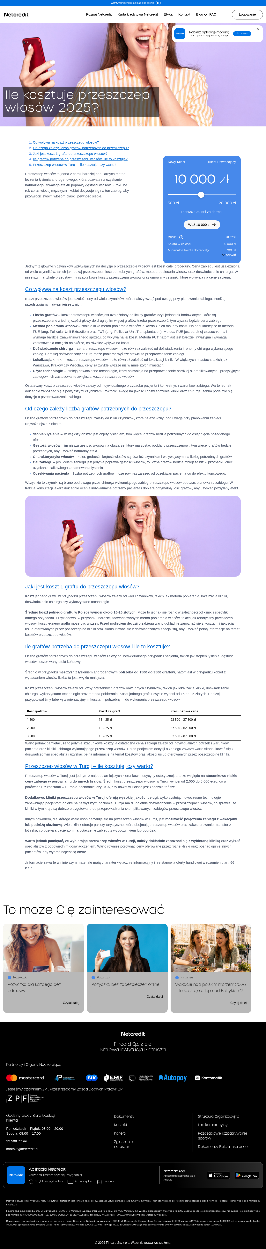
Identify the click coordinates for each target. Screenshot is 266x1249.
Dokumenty (124, 1116)
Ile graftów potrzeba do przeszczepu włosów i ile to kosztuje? (80, 159)
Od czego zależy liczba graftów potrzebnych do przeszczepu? (81, 148)
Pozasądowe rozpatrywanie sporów (222, 1136)
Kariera (120, 1133)
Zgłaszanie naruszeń (123, 1144)
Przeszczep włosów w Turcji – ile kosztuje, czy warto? (74, 165)
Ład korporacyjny (213, 1125)
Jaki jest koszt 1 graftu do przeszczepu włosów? (70, 154)
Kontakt (120, 1125)
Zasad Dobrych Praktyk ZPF (100, 1089)
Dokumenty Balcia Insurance (223, 1146)
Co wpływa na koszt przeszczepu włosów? (66, 142)
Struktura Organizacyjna (218, 1116)
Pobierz (244, 34)
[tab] (176, 162)
